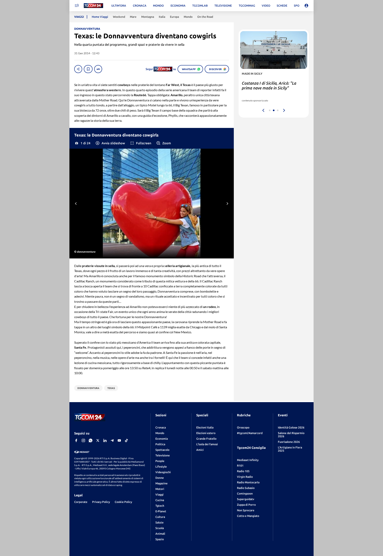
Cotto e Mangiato (248, 515)
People (159, 461)
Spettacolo (162, 449)
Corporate (80, 502)
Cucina (159, 500)
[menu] (76, 5)
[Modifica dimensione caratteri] (98, 69)
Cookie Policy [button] (123, 502)
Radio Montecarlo (248, 482)
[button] (110, 143)
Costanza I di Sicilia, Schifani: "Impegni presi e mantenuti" (268, 85)
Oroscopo (243, 427)
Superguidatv (245, 499)
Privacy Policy (101, 502)
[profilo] (306, 5)
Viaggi (159, 494)
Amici (200, 449)
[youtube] (119, 440)
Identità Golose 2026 (291, 427)
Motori (159, 489)
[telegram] (112, 440)
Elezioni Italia (204, 427)
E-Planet (160, 511)
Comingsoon (245, 493)
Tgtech (159, 505)
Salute (159, 522)
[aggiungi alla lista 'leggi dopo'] (88, 69)
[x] (98, 440)
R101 (240, 465)
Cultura (160, 516)
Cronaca (160, 427)
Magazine (161, 483)
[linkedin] (105, 440)
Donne (159, 477)
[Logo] (93, 5)
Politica (160, 444)
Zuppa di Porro (246, 504)
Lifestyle (161, 466)
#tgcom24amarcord (250, 433)
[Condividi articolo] (78, 69)
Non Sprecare (245, 510)
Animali (160, 533)
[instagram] (83, 440)
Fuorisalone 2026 (289, 441)
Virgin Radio (245, 476)
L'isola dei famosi (207, 444)
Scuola (159, 528)
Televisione (162, 455)
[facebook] (76, 440)
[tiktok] (126, 440)
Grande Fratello (206, 438)
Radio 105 (243, 471)
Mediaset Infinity (248, 460)
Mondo (159, 433)
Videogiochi (163, 472)
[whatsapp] (91, 440)
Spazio (159, 539)
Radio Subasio (246, 488)
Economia (161, 438)
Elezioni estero (205, 433)
